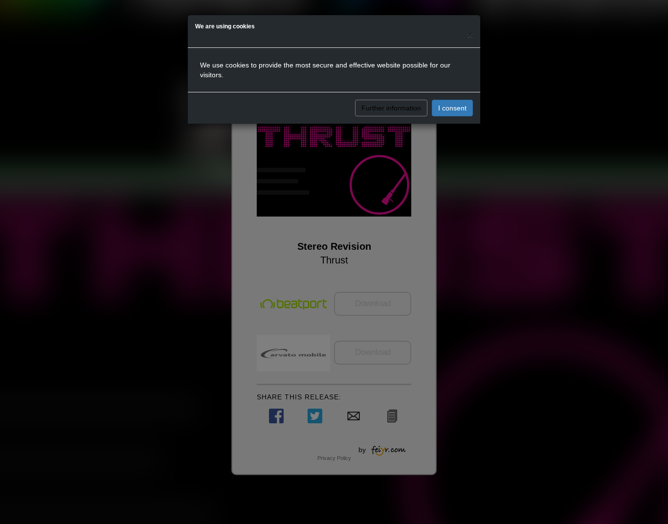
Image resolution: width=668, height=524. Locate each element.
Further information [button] (391, 108)
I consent (452, 108)
